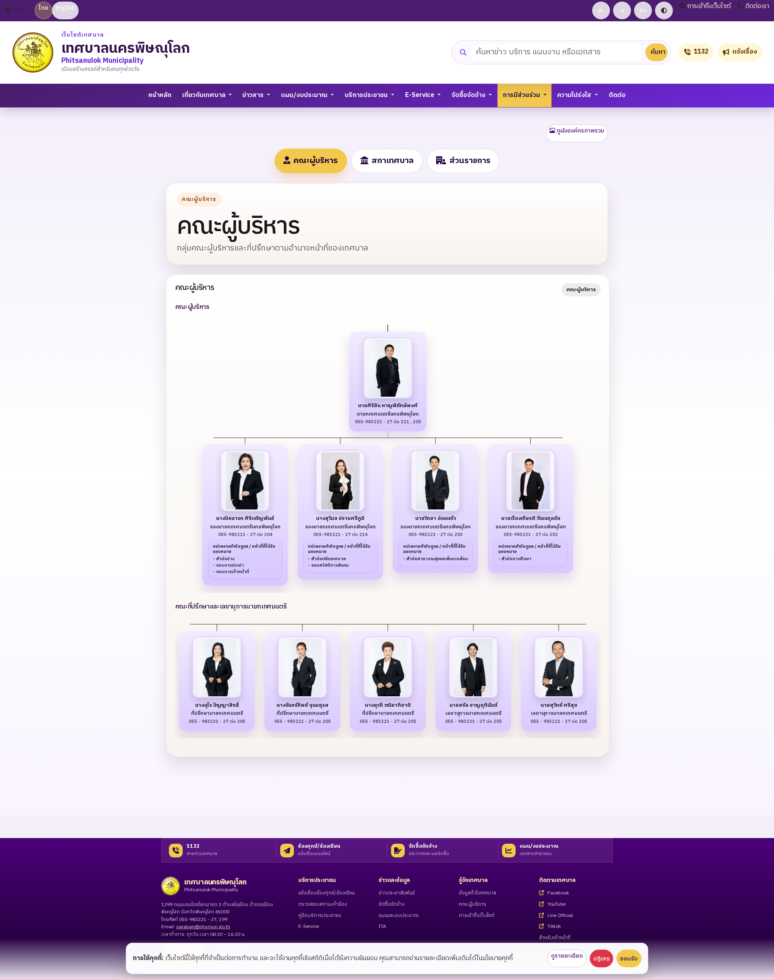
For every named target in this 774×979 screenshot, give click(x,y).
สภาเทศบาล (393, 161)
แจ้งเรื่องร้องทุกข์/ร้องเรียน (326, 893)
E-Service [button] (420, 95)
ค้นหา (658, 52)
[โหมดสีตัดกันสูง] (664, 10)
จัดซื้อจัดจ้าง (392, 904)
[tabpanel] (387, 470)
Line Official (559, 916)
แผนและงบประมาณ (398, 916)
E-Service (308, 926)
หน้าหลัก (159, 95)
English (65, 7)
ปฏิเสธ (601, 958)
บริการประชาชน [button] (367, 95)
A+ (643, 10)
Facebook (557, 893)
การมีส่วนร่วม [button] (522, 95)
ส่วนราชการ (470, 161)
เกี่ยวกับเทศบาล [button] (204, 95)
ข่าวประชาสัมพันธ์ (397, 893)
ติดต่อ (617, 95)
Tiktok (553, 926)
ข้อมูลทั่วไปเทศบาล (477, 893)
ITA (382, 926)
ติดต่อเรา (757, 6)
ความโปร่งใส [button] (575, 95)
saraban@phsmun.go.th (203, 927)
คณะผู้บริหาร (315, 161)
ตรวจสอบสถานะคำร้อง (322, 904)
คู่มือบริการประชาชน (319, 916)
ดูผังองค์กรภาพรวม (580, 130)
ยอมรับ (629, 958)
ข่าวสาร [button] (253, 95)
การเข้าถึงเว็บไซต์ (709, 6)
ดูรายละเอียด (567, 955)
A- (601, 10)
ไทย (43, 7)
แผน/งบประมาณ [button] (305, 95)
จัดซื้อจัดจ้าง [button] (469, 95)
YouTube (556, 904)
